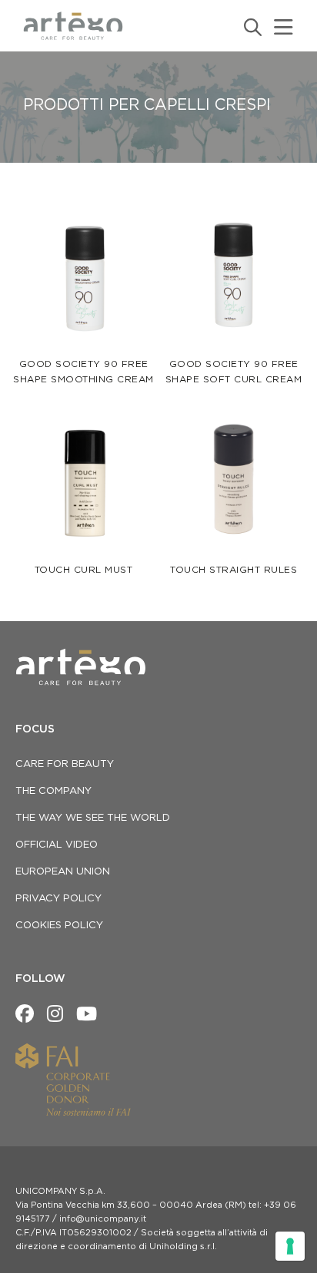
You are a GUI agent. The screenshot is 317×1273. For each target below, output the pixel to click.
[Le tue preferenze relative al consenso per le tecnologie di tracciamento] (290, 1246)
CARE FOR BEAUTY (64, 764)
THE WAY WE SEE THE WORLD (92, 818)
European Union (62, 872)
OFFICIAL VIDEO (56, 845)
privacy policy (58, 899)
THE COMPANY (53, 791)
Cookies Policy (59, 926)
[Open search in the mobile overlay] (251, 27)
